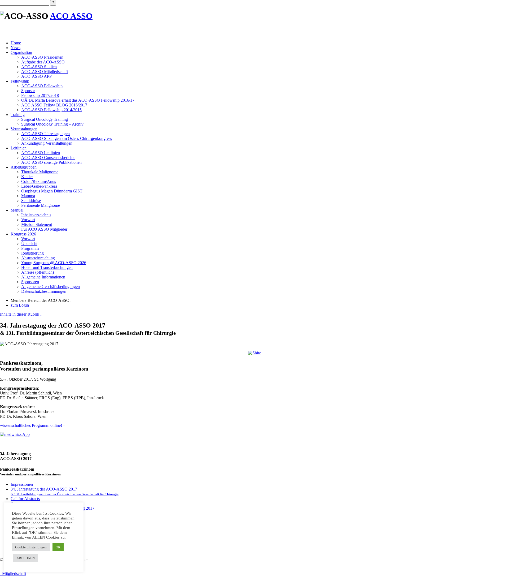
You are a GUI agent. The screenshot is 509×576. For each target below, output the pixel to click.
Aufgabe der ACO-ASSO (43, 62)
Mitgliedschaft (13, 573)
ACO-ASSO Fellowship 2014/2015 (51, 110)
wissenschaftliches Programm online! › (32, 425)
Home (16, 43)
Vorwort (28, 219)
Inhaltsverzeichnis (36, 215)
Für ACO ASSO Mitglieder (44, 229)
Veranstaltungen (24, 129)
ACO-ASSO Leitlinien (40, 153)
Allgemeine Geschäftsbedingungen (50, 286)
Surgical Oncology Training (44, 119)
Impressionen (22, 484)
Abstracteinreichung (38, 258)
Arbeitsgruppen (24, 167)
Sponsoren (30, 282)
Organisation (21, 52)
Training (18, 114)
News (15, 47)
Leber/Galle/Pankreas (39, 186)
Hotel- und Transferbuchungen (47, 267)
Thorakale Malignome (39, 172)
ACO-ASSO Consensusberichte (48, 157)
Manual (17, 210)
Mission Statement (36, 224)
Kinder (27, 176)
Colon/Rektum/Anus (38, 181)
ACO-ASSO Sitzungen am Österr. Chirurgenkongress (66, 138)
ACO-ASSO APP (36, 76)
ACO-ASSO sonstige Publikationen (51, 162)
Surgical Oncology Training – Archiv (52, 124)
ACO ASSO (71, 16)
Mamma (28, 196)
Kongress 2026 (23, 234)
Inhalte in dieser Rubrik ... (21, 314)
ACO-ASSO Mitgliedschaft (44, 71)
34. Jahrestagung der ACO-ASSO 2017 (65, 491)
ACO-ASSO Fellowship (42, 86)
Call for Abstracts (25, 498)
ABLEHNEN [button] (25, 558)
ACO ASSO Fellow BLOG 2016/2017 (54, 105)
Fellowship (20, 81)
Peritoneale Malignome (40, 205)
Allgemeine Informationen (43, 277)
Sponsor (28, 90)
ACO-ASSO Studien (39, 67)
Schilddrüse (31, 200)
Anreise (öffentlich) (37, 272)
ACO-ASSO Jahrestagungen (45, 133)
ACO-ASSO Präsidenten (42, 57)
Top (496, 563)
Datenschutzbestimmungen (43, 291)
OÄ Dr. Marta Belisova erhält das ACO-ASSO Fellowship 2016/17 (77, 100)
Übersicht (29, 243)
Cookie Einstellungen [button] (31, 547)
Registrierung (32, 253)
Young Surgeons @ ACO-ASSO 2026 (53, 262)
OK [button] (58, 547)
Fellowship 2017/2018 (40, 95)
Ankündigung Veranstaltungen (46, 143)
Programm (30, 248)
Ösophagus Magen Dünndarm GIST (51, 191)
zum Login (20, 305)
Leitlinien (19, 148)
